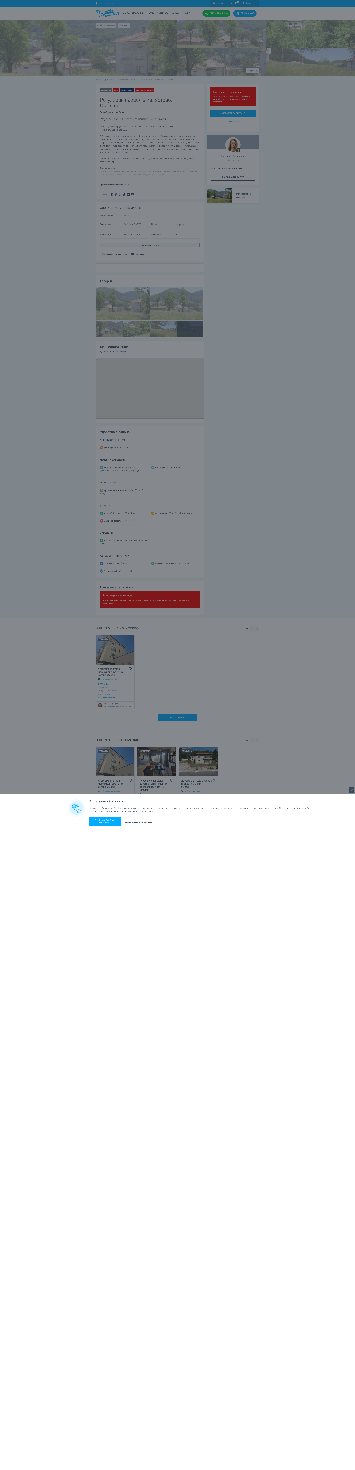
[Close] (351, 790)
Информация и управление (138, 822)
